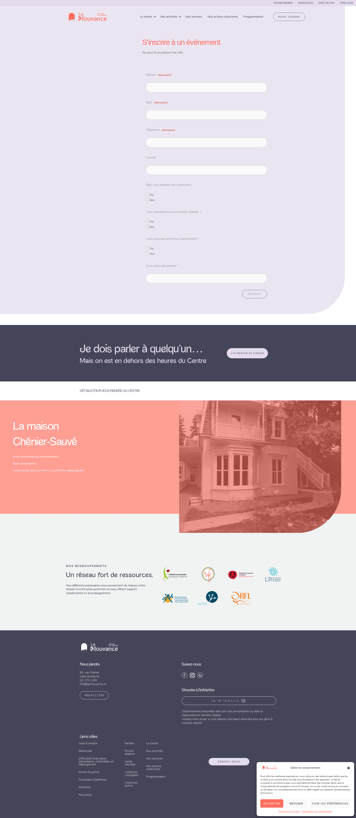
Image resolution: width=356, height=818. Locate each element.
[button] (348, 768)
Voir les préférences (330, 803)
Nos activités (168, 17)
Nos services (193, 17)
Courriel (151, 157)
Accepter (271, 803)
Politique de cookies (289, 811)
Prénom (158, 75)
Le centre (146, 17)
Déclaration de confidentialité (317, 811)
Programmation (253, 17)
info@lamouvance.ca (93, 684)
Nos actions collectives (222, 17)
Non (152, 200)
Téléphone (160, 130)
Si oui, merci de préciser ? (162, 266)
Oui (151, 194)
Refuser (296, 803)
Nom (156, 102)
